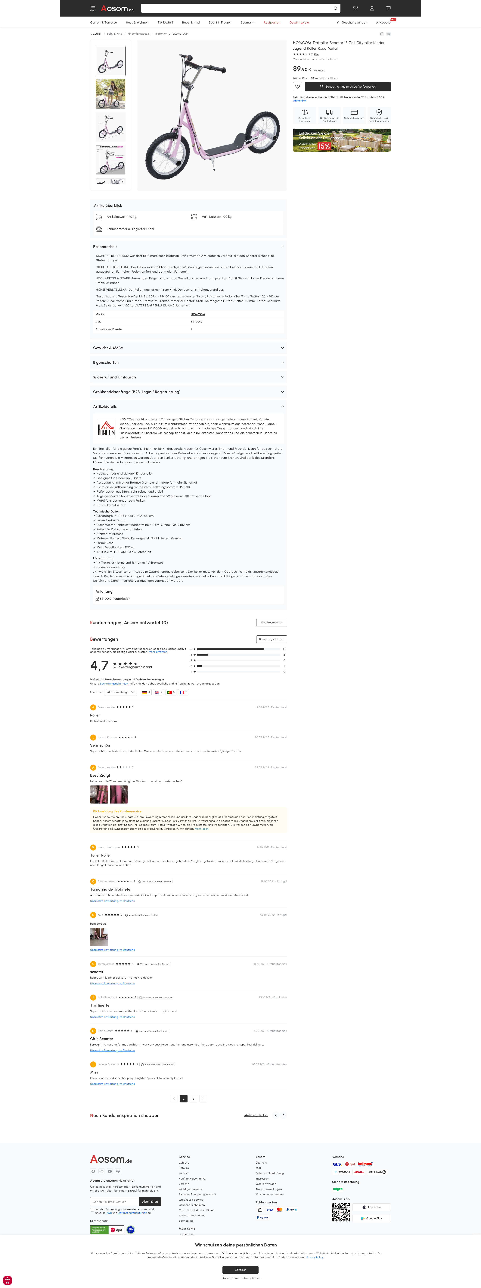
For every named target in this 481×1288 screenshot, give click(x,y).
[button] (188, 246)
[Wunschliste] (355, 8)
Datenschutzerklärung (270, 1173)
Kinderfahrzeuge (138, 33)
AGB (109, 1212)
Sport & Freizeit (220, 22)
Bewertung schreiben (271, 639)
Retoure (184, 1168)
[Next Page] (203, 1098)
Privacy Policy (315, 1257)
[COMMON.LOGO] (117, 8)
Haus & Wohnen (137, 22)
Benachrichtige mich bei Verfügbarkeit (350, 86)
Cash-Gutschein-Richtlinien (196, 1210)
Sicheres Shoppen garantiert (197, 1194)
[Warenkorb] (388, 8)
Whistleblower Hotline (270, 1194)
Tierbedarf (165, 22)
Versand (184, 1184)
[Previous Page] (174, 1098)
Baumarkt (248, 22)
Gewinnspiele (299, 22)
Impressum (262, 1178)
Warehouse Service (191, 1199)
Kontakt (184, 1173)
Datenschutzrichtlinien (132, 1212)
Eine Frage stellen (271, 622)
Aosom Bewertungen (269, 1189)
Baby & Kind (191, 22)
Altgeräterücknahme (192, 1215)
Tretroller (161, 33)
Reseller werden (266, 1184)
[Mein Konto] (372, 8)
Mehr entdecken (256, 1115)
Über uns (261, 1162)
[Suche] (335, 8)
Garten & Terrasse (103, 22)
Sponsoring (186, 1220)
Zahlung (184, 1162)
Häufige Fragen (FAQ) (192, 1178)
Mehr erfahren (158, 651)
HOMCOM (198, 314)
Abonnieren (150, 1201)
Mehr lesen (202, 828)
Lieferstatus (186, 1234)
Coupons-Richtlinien (192, 1205)
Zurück (97, 33)
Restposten (272, 22)
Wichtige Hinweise (190, 1189)
